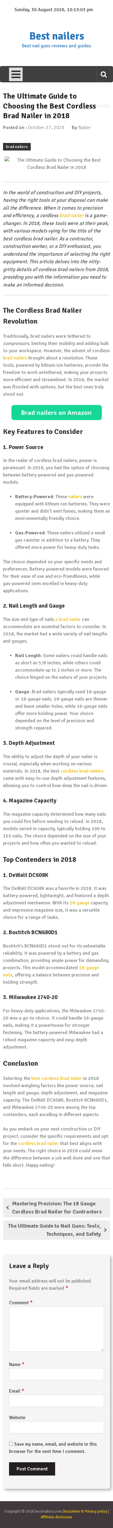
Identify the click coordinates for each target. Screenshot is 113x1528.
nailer (75, 619)
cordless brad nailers (82, 771)
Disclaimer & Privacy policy (85, 1511)
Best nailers (56, 36)
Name (17, 1365)
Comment (21, 1303)
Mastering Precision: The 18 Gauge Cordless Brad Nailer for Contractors (57, 1207)
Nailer (84, 128)
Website (17, 1418)
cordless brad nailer (38, 1143)
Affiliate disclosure (56, 1517)
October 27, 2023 (46, 128)
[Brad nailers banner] (56, 412)
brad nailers (17, 146)
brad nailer (71, 215)
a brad (61, 619)
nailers (75, 497)
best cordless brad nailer (56, 1078)
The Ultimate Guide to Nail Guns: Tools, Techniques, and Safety (54, 1230)
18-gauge (79, 903)
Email (16, 1391)
